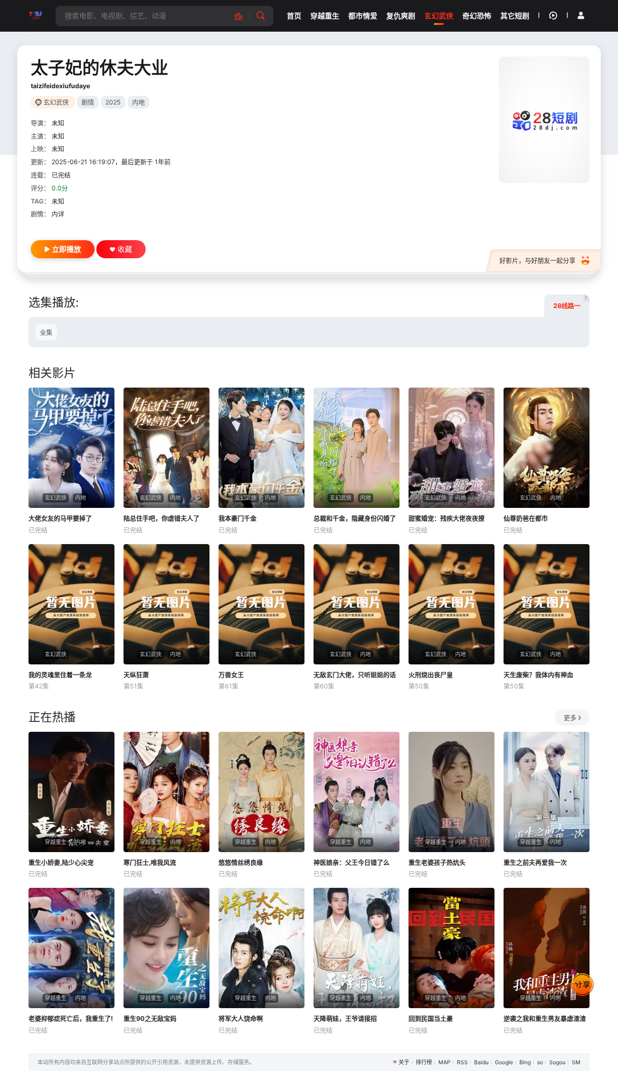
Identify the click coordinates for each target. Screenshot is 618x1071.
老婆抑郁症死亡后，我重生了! (71, 1018)
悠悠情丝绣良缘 (241, 862)
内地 (138, 102)
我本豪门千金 (238, 518)
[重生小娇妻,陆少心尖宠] (71, 792)
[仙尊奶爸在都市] (546, 448)
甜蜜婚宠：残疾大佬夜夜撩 (447, 518)
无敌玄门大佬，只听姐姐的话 (355, 674)
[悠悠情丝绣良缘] (261, 792)
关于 (404, 1062)
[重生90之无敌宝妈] (166, 948)
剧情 (87, 102)
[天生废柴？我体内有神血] (546, 604)
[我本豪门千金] (261, 448)
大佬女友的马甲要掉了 (60, 518)
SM (576, 1062)
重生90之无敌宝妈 (150, 1018)
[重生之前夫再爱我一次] (546, 792)
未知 (58, 123)
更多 (570, 717)
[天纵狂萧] (166, 604)
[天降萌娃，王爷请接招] (356, 948)
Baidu (481, 1062)
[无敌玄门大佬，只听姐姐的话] (356, 604)
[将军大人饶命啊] (261, 948)
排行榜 (424, 1062)
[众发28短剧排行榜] (243, 16)
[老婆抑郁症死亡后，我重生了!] (71, 948)
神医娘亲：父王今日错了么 (352, 862)
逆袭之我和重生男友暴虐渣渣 (545, 1018)
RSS (462, 1062)
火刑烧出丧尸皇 (431, 674)
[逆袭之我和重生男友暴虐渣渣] (546, 948)
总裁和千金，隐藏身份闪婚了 (355, 518)
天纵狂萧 (136, 674)
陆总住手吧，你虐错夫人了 (162, 518)
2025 (113, 102)
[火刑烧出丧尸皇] (451, 604)
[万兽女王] (261, 604)
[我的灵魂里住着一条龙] (71, 604)
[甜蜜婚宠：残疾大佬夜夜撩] (451, 448)
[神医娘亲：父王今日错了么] (356, 792)
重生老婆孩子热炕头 (437, 862)
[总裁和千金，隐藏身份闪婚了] (356, 448)
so (540, 1062)
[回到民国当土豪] (451, 948)
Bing (525, 1062)
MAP (444, 1062)
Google (504, 1062)
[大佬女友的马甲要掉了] (71, 448)
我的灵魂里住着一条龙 (60, 674)
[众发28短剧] (35, 16)
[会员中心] (581, 15)
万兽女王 (231, 674)
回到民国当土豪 (431, 1018)
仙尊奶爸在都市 (526, 518)
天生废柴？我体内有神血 (538, 674)
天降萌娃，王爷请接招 (345, 1018)
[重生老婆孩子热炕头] (451, 792)
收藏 (125, 249)
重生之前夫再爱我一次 (535, 862)
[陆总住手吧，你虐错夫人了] (166, 448)
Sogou (557, 1062)
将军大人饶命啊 (241, 1018)
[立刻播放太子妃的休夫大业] (544, 120)
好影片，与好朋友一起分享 (537, 260)
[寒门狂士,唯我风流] (166, 792)
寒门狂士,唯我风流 (150, 862)
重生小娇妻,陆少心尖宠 (61, 862)
